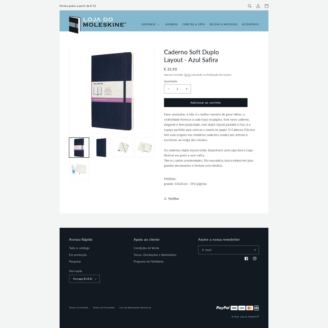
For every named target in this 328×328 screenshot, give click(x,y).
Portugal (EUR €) (82, 278)
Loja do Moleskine (249, 316)
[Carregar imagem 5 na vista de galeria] (79, 169)
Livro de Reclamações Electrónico (135, 307)
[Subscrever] (254, 249)
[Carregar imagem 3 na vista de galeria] (123, 148)
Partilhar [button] (173, 198)
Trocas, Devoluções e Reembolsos (155, 254)
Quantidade (170, 81)
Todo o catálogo (79, 248)
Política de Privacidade (104, 307)
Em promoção (78, 254)
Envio (187, 74)
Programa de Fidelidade (148, 261)
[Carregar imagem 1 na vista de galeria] (79, 148)
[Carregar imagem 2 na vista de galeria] (101, 148)
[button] (250, 6)
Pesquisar (75, 261)
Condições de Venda (146, 248)
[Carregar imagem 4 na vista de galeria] (145, 148)
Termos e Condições (78, 307)
